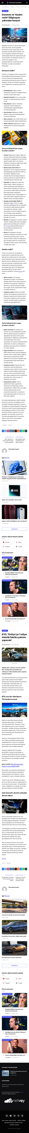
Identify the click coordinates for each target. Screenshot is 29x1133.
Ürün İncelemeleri (7, 557)
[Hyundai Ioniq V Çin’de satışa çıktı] (14, 948)
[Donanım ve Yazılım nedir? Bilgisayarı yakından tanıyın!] (14, 35)
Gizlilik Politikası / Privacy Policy (14, 1122)
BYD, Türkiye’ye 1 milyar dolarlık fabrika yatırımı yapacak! (8, 441)
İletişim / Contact (14, 1124)
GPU (9, 226)
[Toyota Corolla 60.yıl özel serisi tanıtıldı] (14, 906)
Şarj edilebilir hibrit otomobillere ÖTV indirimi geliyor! (20, 441)
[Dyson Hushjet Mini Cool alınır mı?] (14, 610)
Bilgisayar (13, 6)
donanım (5, 425)
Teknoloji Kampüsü (6, 25)
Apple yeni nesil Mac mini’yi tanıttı (12, 500)
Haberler (5, 630)
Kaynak (4, 858)
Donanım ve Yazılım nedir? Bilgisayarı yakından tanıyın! (20, 879)
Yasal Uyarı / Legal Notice (9, 1120)
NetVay (22, 1092)
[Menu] (2, 2)
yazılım (20, 271)
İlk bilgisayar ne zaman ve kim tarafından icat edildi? (7, 879)
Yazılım (10, 425)
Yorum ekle (14, 529)
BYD (4, 863)
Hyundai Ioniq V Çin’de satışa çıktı (11, 957)
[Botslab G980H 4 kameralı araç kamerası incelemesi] (14, 564)
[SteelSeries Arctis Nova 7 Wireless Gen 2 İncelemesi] (14, 587)
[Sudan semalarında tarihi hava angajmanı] (5, 1073)
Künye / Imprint (22, 1120)
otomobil (9, 863)
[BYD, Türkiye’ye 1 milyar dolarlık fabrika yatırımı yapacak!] (14, 655)
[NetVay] (14, 1100)
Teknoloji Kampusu (5, 6)
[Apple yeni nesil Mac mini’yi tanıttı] (14, 491)
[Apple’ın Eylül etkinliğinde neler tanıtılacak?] (14, 512)
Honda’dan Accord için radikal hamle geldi (14, 936)
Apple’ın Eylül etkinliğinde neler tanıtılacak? (14, 521)
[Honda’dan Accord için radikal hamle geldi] (14, 927)
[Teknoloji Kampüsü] (14, 2)
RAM (11, 203)
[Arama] (27, 2)
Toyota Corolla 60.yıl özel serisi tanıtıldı (13, 915)
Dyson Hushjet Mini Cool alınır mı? (15, 619)
